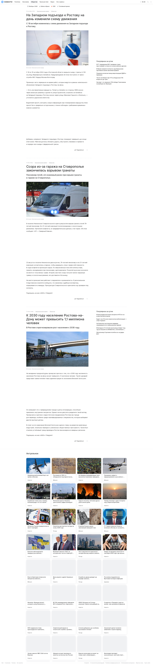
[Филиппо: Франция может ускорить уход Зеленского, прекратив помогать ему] (38, 597)
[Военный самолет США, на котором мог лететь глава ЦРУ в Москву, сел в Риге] (64, 546)
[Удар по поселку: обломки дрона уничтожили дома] (89, 495)
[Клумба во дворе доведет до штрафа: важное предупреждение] (89, 572)
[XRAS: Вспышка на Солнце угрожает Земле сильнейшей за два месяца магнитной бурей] (89, 597)
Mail (3, 662)
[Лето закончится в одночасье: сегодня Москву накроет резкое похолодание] (89, 546)
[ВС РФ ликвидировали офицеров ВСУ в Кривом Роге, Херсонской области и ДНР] (64, 597)
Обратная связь (139, 662)
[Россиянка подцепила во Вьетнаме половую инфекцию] (115, 572)
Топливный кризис (64, 6)
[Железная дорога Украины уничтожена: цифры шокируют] (64, 495)
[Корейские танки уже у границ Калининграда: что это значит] (38, 495)
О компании (7, 662)
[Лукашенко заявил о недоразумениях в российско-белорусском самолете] (115, 470)
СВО (54, 6)
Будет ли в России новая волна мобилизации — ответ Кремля (111, 319)
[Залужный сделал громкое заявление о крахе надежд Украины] (115, 622)
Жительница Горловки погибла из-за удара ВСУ (110, 333)
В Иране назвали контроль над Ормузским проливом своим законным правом (109, 69)
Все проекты (20, 662)
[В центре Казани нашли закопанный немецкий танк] (89, 521)
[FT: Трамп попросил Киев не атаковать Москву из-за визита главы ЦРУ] (115, 521)
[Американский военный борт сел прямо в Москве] (38, 470)
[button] (57, 48)
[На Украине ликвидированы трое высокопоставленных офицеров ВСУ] (89, 470)
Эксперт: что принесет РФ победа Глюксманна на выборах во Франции (111, 83)
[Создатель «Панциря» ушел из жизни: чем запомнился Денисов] (115, 597)
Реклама (14, 662)
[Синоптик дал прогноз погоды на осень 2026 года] (64, 521)
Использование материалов (128, 662)
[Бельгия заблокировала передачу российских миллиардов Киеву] (38, 546)
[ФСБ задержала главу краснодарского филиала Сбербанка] (38, 622)
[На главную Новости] (8, 2)
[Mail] (2, 2)
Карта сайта (147, 662)
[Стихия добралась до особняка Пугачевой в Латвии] (89, 622)
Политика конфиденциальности (112, 662)
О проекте (86, 662)
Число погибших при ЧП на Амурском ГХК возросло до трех (109, 78)
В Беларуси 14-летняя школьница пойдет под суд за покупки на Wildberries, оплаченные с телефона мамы (110, 328)
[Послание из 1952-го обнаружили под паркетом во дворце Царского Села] (64, 470)
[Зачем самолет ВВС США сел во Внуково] (38, 648)
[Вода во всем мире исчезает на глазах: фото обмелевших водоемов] (89, 648)
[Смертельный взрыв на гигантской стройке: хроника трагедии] (64, 622)
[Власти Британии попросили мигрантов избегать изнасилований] (38, 572)
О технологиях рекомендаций (97, 662)
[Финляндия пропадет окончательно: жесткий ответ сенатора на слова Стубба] (115, 648)
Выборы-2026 (33, 6)
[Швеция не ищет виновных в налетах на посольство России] (64, 648)
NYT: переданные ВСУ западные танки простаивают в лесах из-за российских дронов (111, 65)
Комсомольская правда (43, 11)
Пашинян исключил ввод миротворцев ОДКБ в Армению (111, 74)
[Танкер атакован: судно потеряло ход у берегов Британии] (115, 495)
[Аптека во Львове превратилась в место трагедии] (38, 521)
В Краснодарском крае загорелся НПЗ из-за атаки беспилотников (110, 315)
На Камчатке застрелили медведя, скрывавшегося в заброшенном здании (108, 324)
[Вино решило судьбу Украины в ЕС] (64, 572)
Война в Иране (45, 6)
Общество (53, 11)
